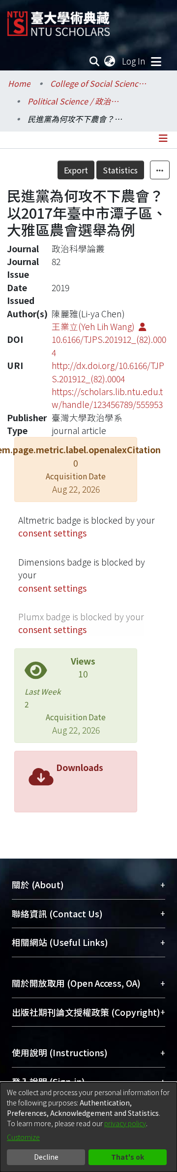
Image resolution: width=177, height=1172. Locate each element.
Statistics (120, 170)
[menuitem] (110, 61)
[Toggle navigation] (156, 61)
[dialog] (88, 1127)
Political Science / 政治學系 (77, 101)
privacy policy (125, 1123)
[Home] (58, 20)
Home (19, 83)
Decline (46, 1157)
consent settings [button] (52, 533)
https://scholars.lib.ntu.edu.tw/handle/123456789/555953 (107, 397)
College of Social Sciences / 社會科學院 (99, 83)
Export (76, 170)
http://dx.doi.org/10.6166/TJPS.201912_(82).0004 (108, 371)
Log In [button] (134, 61)
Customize (23, 1137)
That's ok (127, 1157)
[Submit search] (94, 61)
